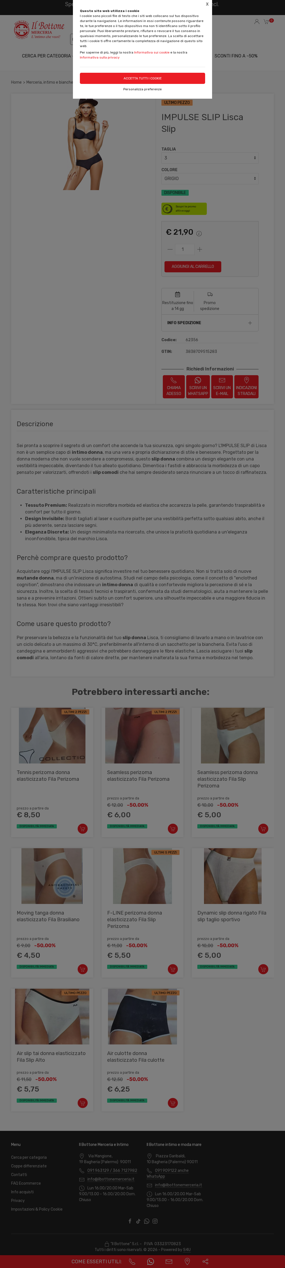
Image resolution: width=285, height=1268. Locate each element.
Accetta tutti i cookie (143, 78)
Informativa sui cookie (151, 52)
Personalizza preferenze (142, 89)
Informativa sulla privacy (100, 57)
